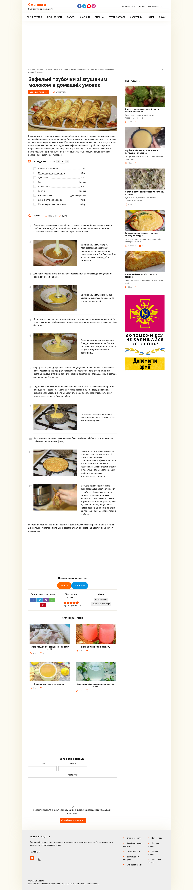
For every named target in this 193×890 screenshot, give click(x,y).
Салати (71, 17)
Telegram (80, 585)
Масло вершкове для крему (52, 204)
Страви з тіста (117, 17)
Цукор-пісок (44, 177)
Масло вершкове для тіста (51, 173)
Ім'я (42, 763)
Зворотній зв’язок (154, 860)
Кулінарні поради (134, 865)
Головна (31, 69)
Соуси (162, 17)
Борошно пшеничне (48, 168)
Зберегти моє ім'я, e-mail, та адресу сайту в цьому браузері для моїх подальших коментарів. (72, 811)
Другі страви (54, 17)
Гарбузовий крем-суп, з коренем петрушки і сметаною (141, 151)
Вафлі (56, 69)
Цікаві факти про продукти (132, 844)
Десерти (48, 69)
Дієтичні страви (153, 844)
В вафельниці (101, 599)
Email (72, 763)
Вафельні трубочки (68, 69)
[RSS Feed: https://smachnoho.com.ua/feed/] (39, 859)
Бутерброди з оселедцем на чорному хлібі (49, 648)
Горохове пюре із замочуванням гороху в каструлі (141, 234)
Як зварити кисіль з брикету (95, 647)
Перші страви (34, 17)
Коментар (73, 775)
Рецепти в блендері (101, 604)
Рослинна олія (45, 195)
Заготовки (136, 17)
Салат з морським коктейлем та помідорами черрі (142, 110)
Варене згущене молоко (50, 200)
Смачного (37, 4)
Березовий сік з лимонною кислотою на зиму (95, 685)
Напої (151, 17)
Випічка (99, 17)
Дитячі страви (153, 852)
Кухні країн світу (134, 838)
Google (64, 585)
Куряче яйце (44, 186)
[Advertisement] (96, 46)
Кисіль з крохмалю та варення (49, 684)
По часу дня (157, 838)
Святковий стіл (133, 851)
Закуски (85, 17)
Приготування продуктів (131, 858)
